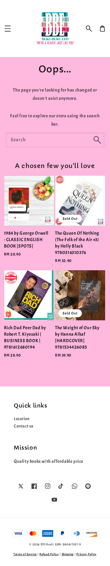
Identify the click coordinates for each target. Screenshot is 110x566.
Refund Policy (49, 554)
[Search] (97, 139)
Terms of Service (25, 554)
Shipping (68, 554)
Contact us (24, 426)
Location (22, 418)
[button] (89, 28)
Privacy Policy (86, 554)
